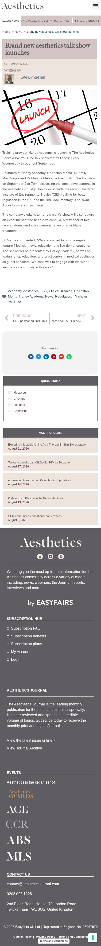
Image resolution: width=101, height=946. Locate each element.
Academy (15, 291)
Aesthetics (31, 291)
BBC (43, 291)
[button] (95, 5)
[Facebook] (61, 556)
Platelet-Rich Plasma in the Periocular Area (35, 498)
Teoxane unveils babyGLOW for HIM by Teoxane (39, 462)
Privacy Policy (45, 936)
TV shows (80, 296)
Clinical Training (60, 291)
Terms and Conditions (73, 936)
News (49, 296)
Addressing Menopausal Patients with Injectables (39, 480)
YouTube (14, 302)
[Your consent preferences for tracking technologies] (92, 937)
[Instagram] (40, 556)
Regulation (63, 296)
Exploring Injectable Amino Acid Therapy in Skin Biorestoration (47, 444)
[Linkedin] (50, 556)
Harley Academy (31, 296)
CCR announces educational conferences (35, 516)
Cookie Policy (22, 936)
